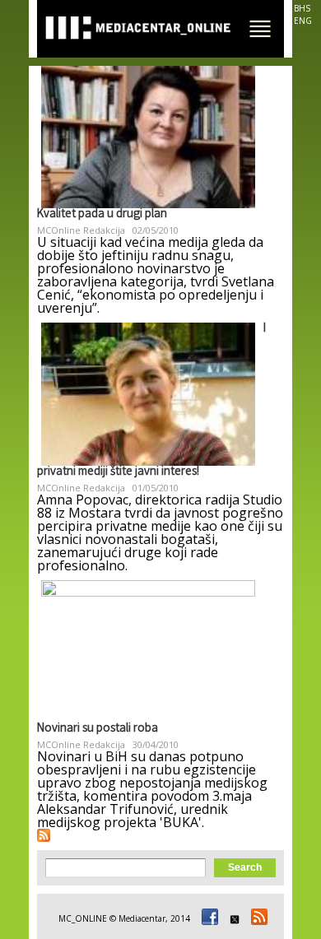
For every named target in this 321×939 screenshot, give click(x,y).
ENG (303, 20)
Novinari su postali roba (97, 729)
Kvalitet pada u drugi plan (102, 215)
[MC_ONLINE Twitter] (232, 918)
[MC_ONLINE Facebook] (207, 918)
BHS (302, 8)
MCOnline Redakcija (81, 230)
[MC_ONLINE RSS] (256, 918)
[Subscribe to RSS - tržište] (43, 835)
